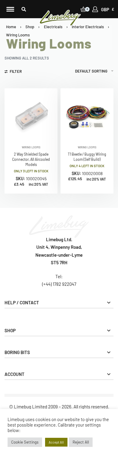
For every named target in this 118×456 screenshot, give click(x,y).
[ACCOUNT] (95, 9)
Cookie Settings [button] (24, 442)
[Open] (10, 9)
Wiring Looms (31, 147)
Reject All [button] (81, 442)
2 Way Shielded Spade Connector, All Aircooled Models (31, 159)
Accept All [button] (56, 442)
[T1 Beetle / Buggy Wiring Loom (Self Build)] (87, 114)
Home (11, 26)
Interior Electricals (88, 26)
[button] (24, 9)
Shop (29, 26)
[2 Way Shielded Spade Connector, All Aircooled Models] (31, 114)
